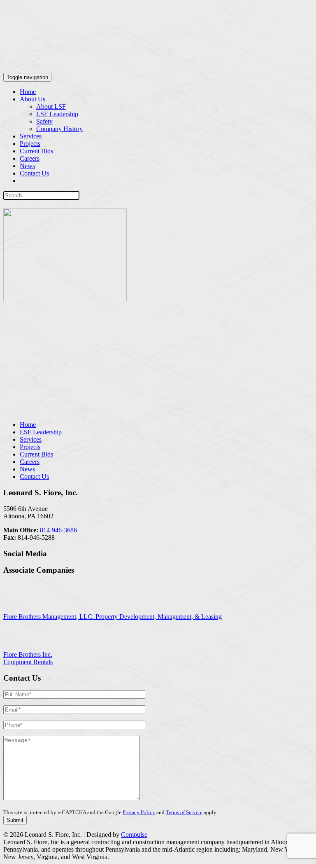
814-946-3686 (58, 530)
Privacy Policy (139, 812)
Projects (30, 143)
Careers (30, 158)
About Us (32, 99)
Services (31, 136)
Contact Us (34, 173)
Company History (59, 128)
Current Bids (36, 151)
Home (28, 91)
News (27, 165)
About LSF (51, 106)
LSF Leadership (57, 113)
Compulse (134, 834)
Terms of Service (184, 812)
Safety (44, 121)
